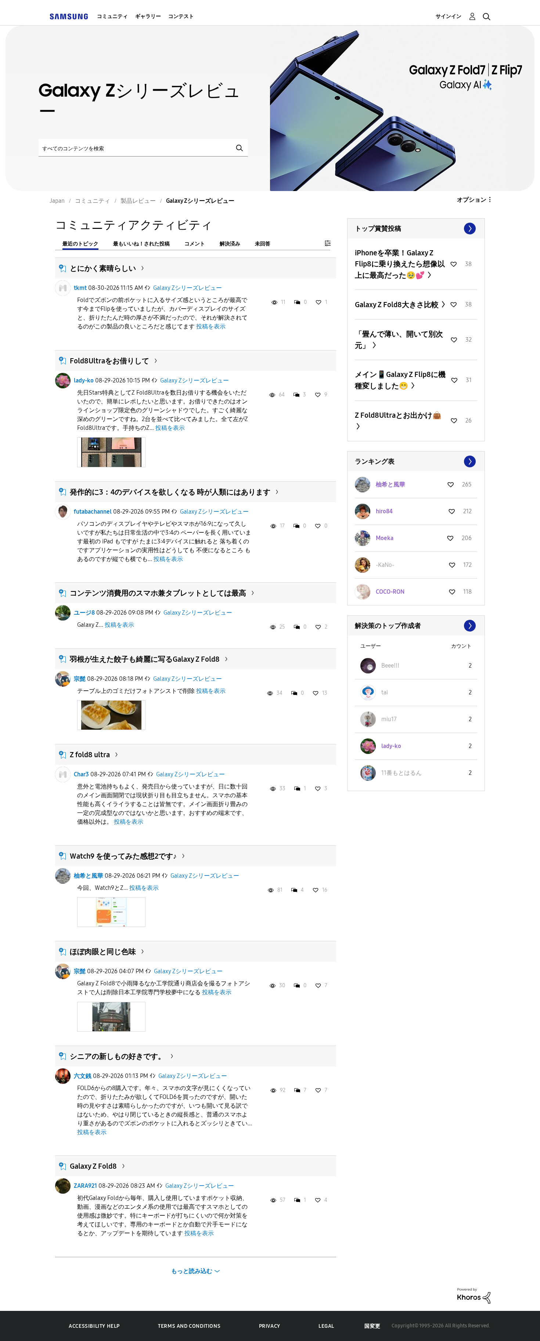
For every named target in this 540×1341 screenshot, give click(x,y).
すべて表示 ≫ (416, 228)
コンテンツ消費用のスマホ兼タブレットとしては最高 (158, 593)
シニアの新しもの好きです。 (117, 1056)
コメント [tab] (194, 244)
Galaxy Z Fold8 (93, 1166)
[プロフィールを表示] (63, 288)
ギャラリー (148, 16)
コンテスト (181, 16)
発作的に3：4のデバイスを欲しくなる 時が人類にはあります (170, 492)
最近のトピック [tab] (80, 244)
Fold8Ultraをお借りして (109, 360)
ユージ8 (84, 612)
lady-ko (84, 380)
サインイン (448, 16)
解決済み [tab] (230, 244)
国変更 (372, 1326)
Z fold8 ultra (90, 754)
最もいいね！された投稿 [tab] (141, 244)
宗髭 (80, 678)
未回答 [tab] (262, 244)
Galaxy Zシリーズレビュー (187, 287)
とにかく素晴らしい (103, 268)
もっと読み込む (191, 1271)
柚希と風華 (88, 875)
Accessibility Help (94, 1326)
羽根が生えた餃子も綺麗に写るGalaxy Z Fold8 (145, 659)
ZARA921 (85, 1185)
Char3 (81, 774)
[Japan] (69, 16)
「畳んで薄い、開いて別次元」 (399, 340)
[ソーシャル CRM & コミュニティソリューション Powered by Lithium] (473, 1295)
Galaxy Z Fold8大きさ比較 (397, 304)
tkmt (80, 287)
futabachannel (93, 511)
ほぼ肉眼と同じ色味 (103, 951)
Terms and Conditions (189, 1326)
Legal (326, 1326)
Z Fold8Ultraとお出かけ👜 (398, 415)
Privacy (269, 1326)
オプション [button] (471, 199)
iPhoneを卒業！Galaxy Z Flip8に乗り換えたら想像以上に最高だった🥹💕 (400, 264)
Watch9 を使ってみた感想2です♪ (123, 856)
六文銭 (82, 1075)
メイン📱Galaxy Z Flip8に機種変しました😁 (400, 380)
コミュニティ (112, 16)
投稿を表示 (211, 326)
